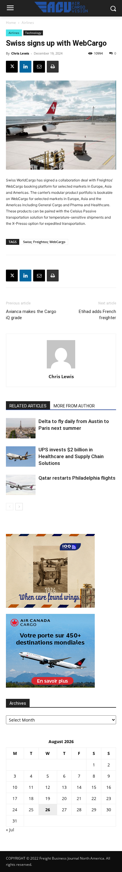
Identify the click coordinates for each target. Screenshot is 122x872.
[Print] (53, 67)
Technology (33, 33)
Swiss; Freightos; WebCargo (44, 242)
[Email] (39, 67)
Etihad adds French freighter (97, 314)
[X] (12, 67)
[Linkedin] (25, 67)
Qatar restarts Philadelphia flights (76, 478)
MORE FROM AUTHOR (74, 406)
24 (14, 809)
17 (14, 798)
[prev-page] (9, 506)
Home (11, 22)
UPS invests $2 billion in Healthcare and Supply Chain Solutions (71, 456)
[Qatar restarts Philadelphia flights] (21, 485)
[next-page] (19, 506)
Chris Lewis (20, 53)
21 (79, 798)
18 (31, 798)
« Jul (10, 829)
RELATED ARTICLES (27, 406)
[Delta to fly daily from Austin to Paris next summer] (21, 428)
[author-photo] (61, 368)
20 (64, 798)
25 (31, 809)
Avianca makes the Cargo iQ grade (31, 314)
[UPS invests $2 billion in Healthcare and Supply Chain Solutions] (21, 456)
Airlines (28, 22)
